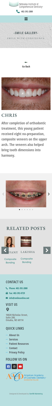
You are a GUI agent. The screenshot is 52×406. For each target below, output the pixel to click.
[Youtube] (20, 366)
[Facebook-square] (8, 366)
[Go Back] (26, 62)
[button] (3, 194)
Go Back (26, 66)
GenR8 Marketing (36, 394)
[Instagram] (14, 366)
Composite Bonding (10, 261)
